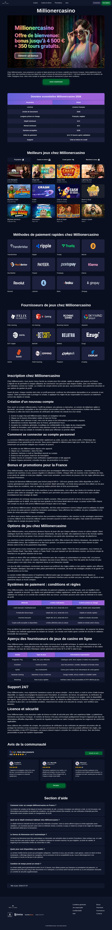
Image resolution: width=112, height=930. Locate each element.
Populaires (17, 159)
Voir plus (56, 785)
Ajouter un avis (93, 753)
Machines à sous (91, 159)
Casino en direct (42, 159)
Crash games (66, 159)
